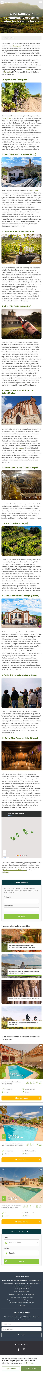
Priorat (28, 70)
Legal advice (21, 1355)
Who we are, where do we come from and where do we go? (21, 1283)
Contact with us (21, 1345)
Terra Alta (7, 72)
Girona (5, 872)
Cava (21, 448)
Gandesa (31, 675)
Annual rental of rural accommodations (21, 1303)
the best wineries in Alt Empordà (15, 870)
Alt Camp (34, 190)
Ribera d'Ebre (6, 118)
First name (7, 897)
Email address (8, 905)
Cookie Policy (28, 1363)
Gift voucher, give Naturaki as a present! (21, 1294)
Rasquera (23, 79)
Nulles (5, 393)
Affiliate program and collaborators (21, 1297)
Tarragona (17, 46)
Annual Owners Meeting (21, 1291)
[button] (32, 1061)
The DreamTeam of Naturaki (21, 1286)
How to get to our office (21, 1289)
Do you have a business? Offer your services (21, 1300)
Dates (6, 1237)
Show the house (21, 1098)
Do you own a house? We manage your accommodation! (21, 1280)
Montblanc (31, 738)
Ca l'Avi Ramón (16, 1075)
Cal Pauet (13, 1199)
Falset (20, 595)
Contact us (21, 1305)
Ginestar (25, 306)
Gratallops (21, 523)
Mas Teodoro (15, 1137)
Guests (6, 1248)
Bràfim (31, 154)
